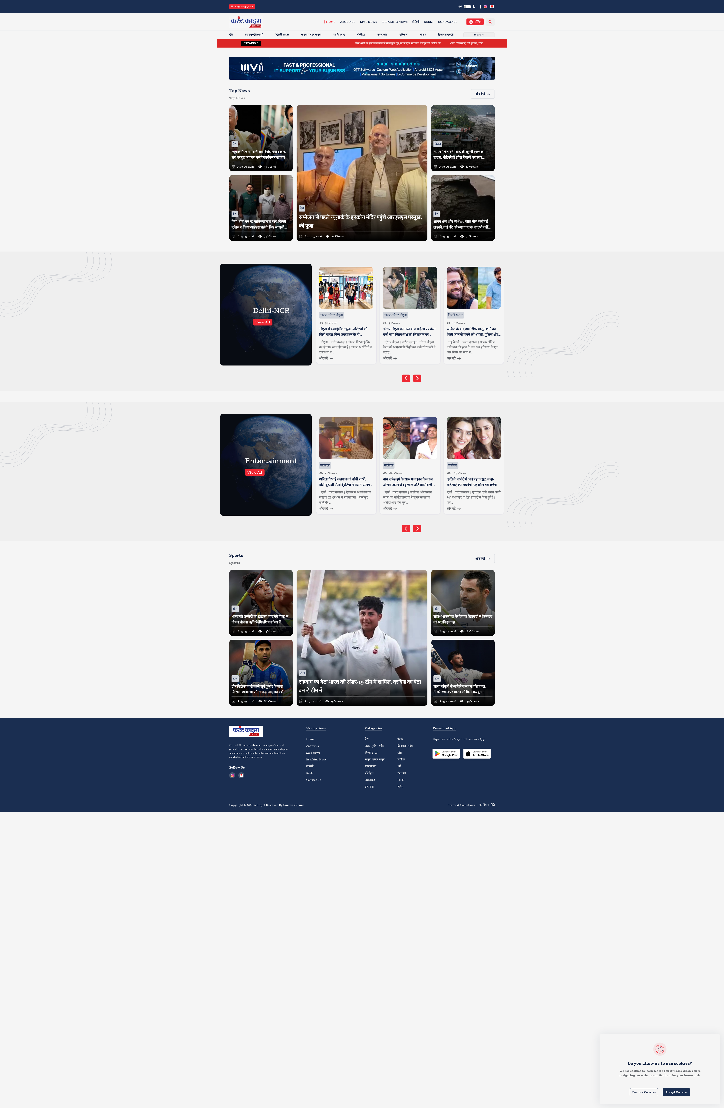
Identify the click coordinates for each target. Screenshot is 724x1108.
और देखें (480, 94)
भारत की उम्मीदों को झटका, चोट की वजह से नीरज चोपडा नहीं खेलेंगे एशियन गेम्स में (411, 43)
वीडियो (416, 22)
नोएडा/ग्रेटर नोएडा (375, 759)
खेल (399, 752)
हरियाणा (369, 786)
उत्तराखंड (370, 780)
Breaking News (395, 22)
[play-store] (446, 754)
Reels (428, 22)
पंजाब (400, 739)
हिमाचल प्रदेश (405, 746)
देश (366, 739)
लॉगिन (478, 22)
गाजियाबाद (370, 766)
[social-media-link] (485, 6)
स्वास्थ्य (401, 773)
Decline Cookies (644, 1092)
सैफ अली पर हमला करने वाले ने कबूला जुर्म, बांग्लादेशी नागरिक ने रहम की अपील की (317, 43)
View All (262, 322)
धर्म (399, 766)
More (477, 35)
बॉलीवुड (369, 773)
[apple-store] (477, 754)
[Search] (490, 22)
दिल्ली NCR (371, 752)
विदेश (400, 786)
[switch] (467, 6)
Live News (368, 22)
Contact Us (447, 22)
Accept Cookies (676, 1092)
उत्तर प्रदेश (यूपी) (374, 746)
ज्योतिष (401, 759)
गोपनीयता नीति (487, 805)
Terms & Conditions (461, 805)
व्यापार (400, 780)
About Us (347, 22)
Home (330, 22)
